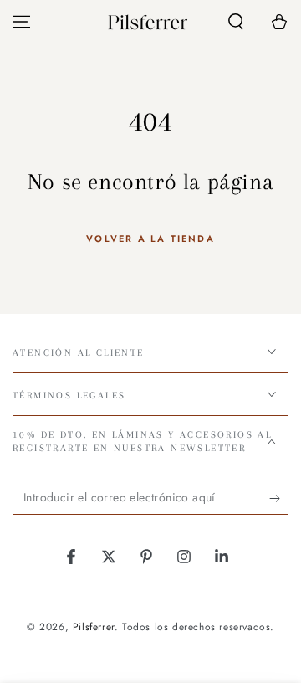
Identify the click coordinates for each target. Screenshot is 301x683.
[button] (236, 22)
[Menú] (21, 22)
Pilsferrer (94, 626)
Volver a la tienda (150, 238)
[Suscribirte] (278, 498)
